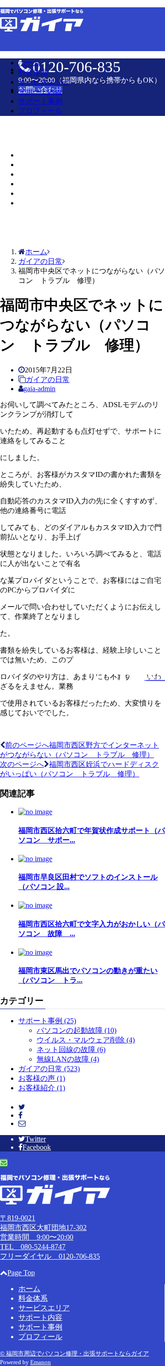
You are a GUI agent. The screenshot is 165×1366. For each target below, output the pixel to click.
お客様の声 (41, 1078)
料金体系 (33, 72)
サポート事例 (40, 101)
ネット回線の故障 (71, 1049)
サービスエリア (44, 82)
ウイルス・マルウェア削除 (86, 1040)
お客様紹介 (41, 1088)
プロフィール (40, 111)
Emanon (40, 1362)
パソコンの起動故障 (76, 1030)
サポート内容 (40, 91)
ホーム (29, 63)
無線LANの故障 (68, 1059)
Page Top (21, 1273)
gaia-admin (39, 389)
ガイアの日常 (48, 379)
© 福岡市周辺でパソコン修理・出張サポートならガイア (74, 1353)
